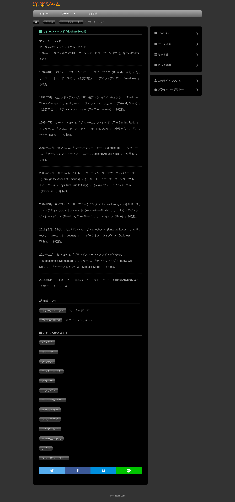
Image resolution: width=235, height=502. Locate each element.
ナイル (46, 448)
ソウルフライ (50, 419)
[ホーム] (36, 22)
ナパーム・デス (51, 438)
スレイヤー (49, 351)
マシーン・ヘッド (53, 310)
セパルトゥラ (50, 409)
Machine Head (51, 320)
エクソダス (49, 390)
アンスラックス (51, 371)
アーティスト (68, 13)
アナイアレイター (53, 400)
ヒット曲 (92, 13)
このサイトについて (169, 80)
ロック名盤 (164, 65)
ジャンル (44, 13)
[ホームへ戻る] (46, 5)
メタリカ (47, 380)
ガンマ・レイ (50, 429)
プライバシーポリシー (171, 89)
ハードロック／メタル (71, 22)
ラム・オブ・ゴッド (54, 457)
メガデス (47, 361)
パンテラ (47, 342)
